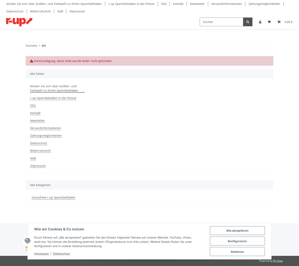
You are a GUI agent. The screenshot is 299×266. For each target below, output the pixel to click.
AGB (60, 11)
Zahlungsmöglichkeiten (264, 4)
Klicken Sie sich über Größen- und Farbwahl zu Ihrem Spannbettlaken (54, 4)
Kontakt (178, 4)
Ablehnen (237, 251)
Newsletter (197, 4)
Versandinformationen (226, 4)
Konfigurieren (237, 241)
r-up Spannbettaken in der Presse (131, 4)
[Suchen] (247, 21)
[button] (260, 22)
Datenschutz (61, 253)
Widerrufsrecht (40, 11)
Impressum (41, 253)
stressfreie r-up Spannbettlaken (53, 197)
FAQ (164, 4)
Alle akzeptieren (237, 230)
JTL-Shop (278, 261)
